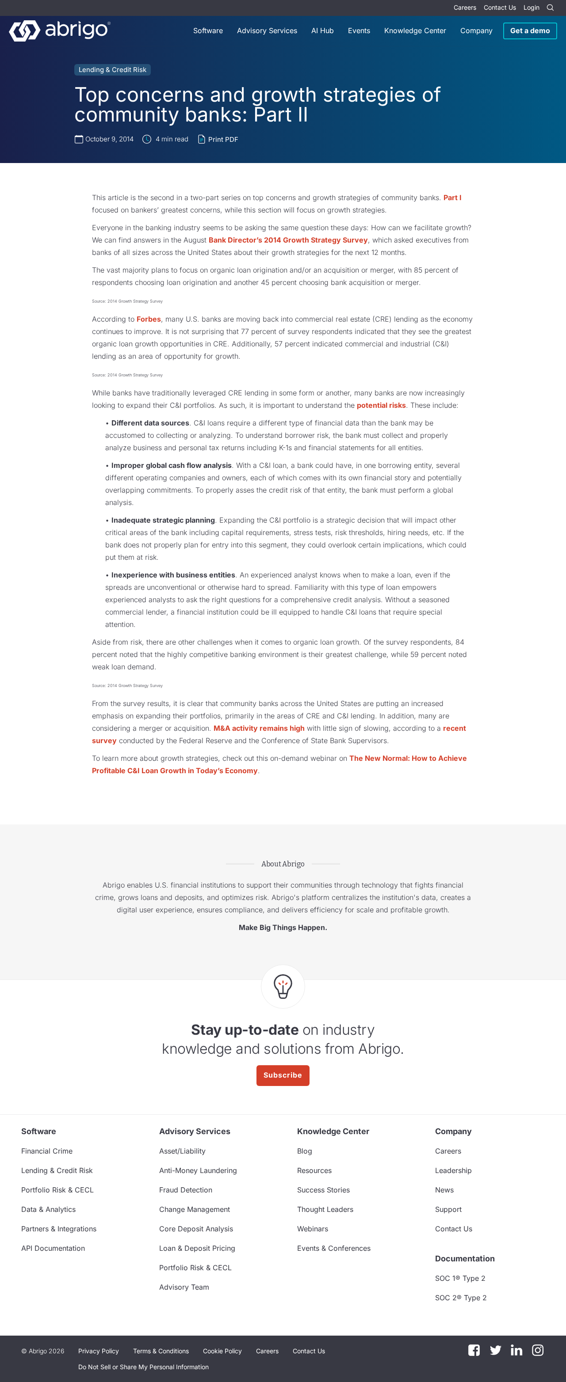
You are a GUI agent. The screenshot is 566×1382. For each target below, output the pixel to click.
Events (359, 30)
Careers (465, 7)
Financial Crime (47, 1151)
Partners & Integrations (58, 1228)
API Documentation (53, 1248)
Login (531, 7)
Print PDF (223, 139)
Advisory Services (267, 30)
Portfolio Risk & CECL (57, 1189)
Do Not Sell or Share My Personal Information (143, 1367)
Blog (304, 1151)
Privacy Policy (98, 1351)
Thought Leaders (325, 1209)
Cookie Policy (222, 1351)
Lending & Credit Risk (112, 69)
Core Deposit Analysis (196, 1228)
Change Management (194, 1209)
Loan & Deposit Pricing (197, 1248)
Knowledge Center (415, 30)
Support (448, 1209)
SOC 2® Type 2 (461, 1297)
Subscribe (283, 1075)
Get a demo (530, 30)
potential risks (381, 405)
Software (208, 30)
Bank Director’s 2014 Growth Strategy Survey (288, 239)
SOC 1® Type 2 (460, 1278)
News (444, 1189)
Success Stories (323, 1189)
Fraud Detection (185, 1189)
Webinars (312, 1228)
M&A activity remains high (259, 728)
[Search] (550, 8)
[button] (143, 1367)
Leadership (453, 1170)
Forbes (149, 319)
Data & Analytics (48, 1209)
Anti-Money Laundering (198, 1170)
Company (476, 30)
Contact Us (500, 7)
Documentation (465, 1258)
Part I (453, 197)
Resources (314, 1170)
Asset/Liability (182, 1151)
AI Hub (322, 30)
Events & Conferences (334, 1248)
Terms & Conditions (161, 1351)
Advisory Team (184, 1287)
